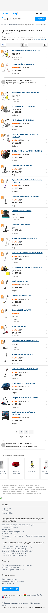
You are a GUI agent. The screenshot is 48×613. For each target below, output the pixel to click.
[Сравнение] (41, 13)
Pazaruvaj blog (7, 513)
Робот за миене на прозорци (13, 531)
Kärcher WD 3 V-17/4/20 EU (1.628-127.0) (17, 547)
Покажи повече (40, 39)
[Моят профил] (45, 13)
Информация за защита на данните (15, 603)
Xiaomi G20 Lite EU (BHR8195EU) (14, 549)
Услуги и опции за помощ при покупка (17, 565)
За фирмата (6, 508)
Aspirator (8, 597)
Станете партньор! (10, 589)
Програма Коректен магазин (13, 581)
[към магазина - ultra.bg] (6, 313)
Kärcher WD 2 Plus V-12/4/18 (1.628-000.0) (17, 551)
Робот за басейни (8, 534)
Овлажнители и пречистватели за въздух (18, 525)
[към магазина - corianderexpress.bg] (6, 214)
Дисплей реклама (8, 583)
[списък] (22, 45)
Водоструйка (32, 471)
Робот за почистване (16, 472)
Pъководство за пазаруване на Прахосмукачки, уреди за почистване (21, 81)
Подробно (15, 59)
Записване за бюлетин (10, 567)
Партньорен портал (9, 579)
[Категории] (37, 13)
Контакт (5, 511)
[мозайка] (26, 45)
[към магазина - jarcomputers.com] (6, 53)
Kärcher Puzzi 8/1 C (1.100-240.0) (14, 553)
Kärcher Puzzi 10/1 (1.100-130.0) (14, 555)
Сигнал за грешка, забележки (13, 569)
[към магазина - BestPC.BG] (6, 96)
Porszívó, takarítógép (34, 595)
